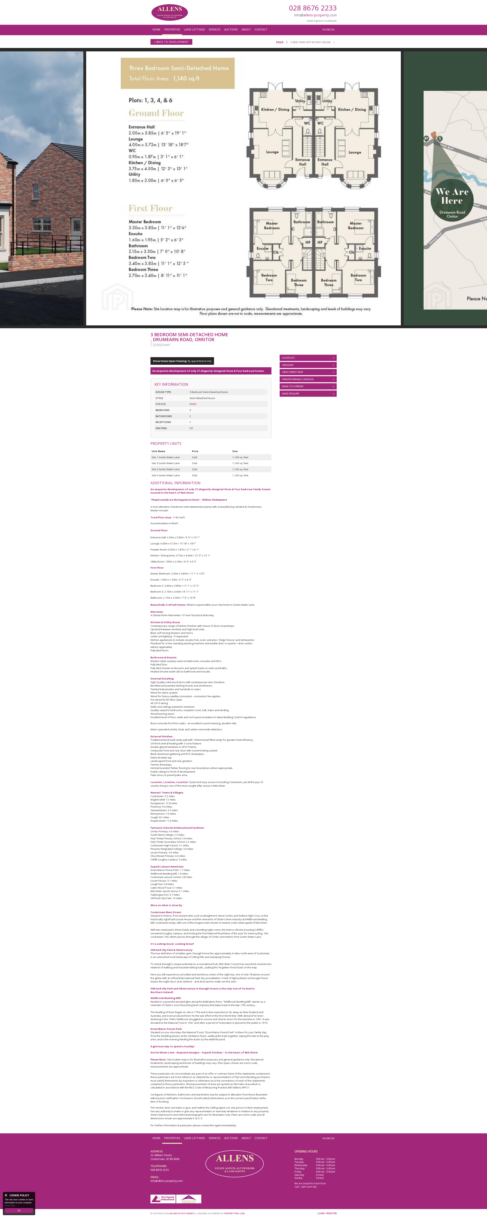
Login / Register (327, 1213)
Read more (10, 1205)
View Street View (292, 372)
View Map (288, 365)
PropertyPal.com (234, 1213)
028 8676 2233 (313, 8)
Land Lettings (194, 29)
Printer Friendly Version (298, 379)
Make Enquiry (290, 393)
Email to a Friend (292, 386)
